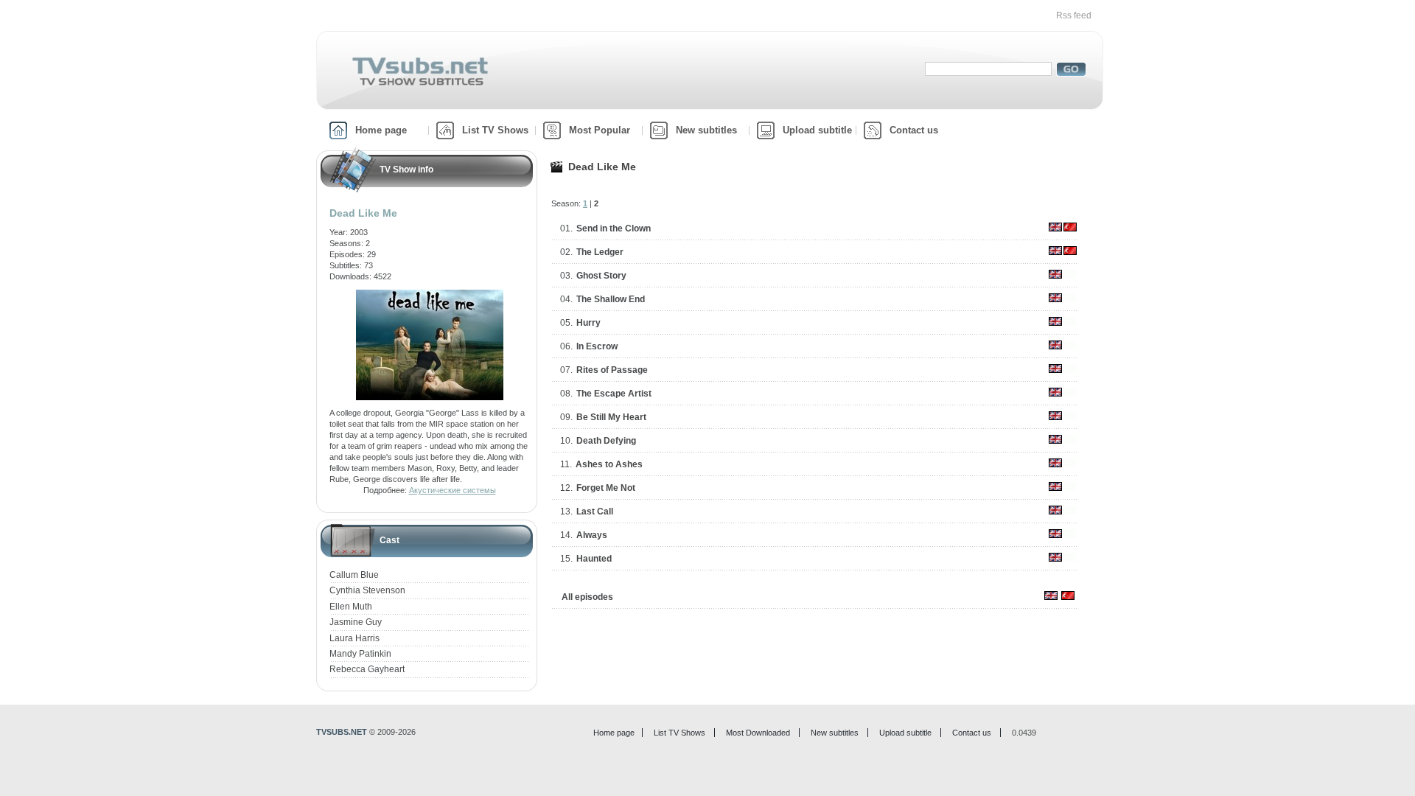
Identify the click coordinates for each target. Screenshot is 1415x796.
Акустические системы (452, 490)
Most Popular (599, 130)
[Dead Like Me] (429, 294)
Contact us (914, 130)
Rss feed (1073, 15)
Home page (381, 130)
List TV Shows (495, 130)
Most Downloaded (758, 732)
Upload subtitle (817, 130)
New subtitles (706, 130)
